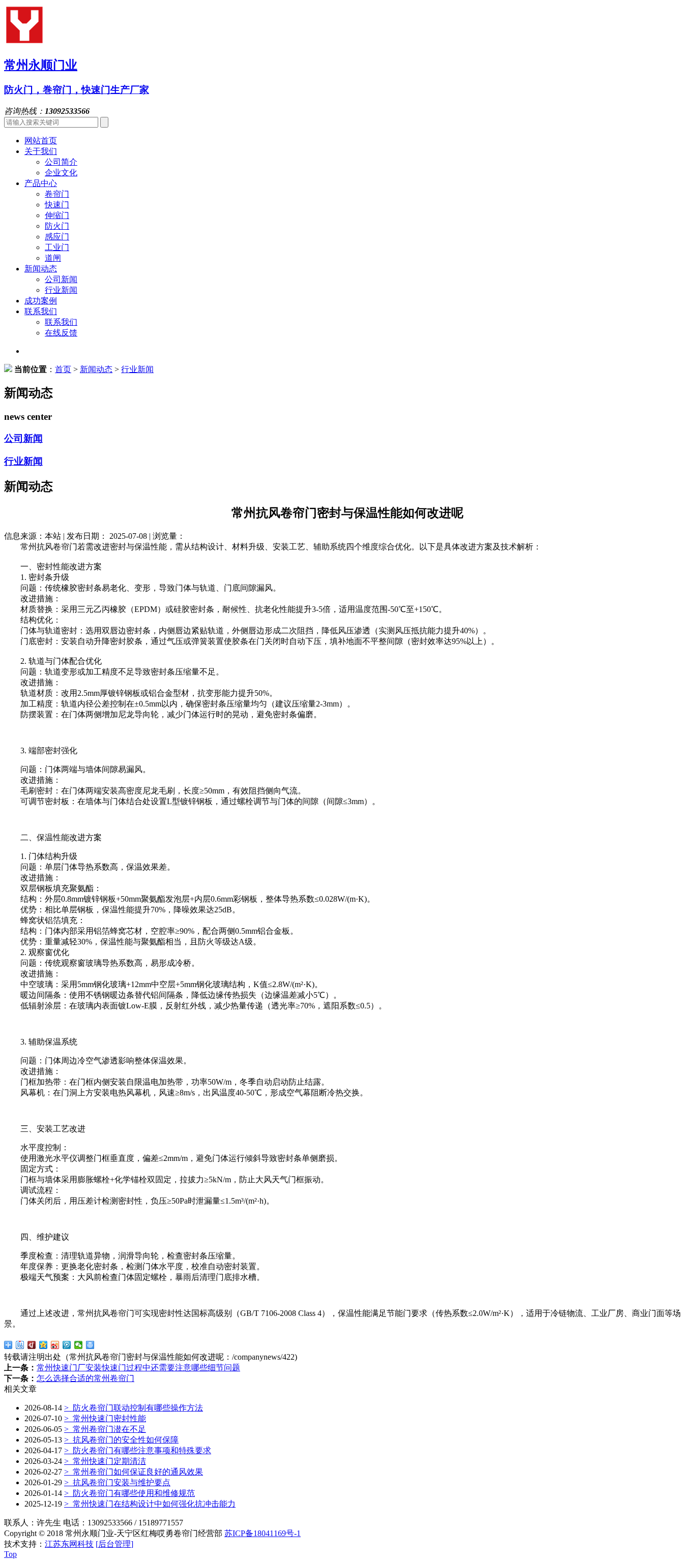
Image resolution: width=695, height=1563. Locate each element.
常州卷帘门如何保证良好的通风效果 (133, 1471)
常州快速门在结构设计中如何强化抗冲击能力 (150, 1503)
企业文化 (61, 172)
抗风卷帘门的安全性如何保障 (121, 1439)
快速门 (57, 204)
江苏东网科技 (69, 1544)
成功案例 (40, 300)
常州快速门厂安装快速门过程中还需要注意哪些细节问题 (138, 1367)
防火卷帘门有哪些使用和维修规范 (129, 1493)
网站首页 (40, 140)
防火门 (57, 226)
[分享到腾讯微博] (67, 1345)
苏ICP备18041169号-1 (262, 1533)
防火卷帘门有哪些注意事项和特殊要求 (137, 1450)
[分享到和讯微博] (31, 1345)
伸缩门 (57, 215)
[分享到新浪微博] (55, 1345)
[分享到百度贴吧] (20, 1345)
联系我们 (40, 311)
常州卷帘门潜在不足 (105, 1429)
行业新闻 (61, 290)
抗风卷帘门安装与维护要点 (117, 1482)
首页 (63, 369)
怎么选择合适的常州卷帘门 (85, 1378)
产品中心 (40, 183)
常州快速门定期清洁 (105, 1461)
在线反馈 (61, 332)
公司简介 (61, 162)
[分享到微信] (78, 1345)
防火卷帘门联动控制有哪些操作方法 (133, 1407)
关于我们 (40, 151)
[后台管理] (114, 1544)
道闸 (53, 258)
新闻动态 (40, 268)
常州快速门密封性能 (105, 1418)
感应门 (57, 236)
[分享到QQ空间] (43, 1345)
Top (10, 1554)
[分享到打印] (90, 1345)
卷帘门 (57, 194)
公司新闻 (61, 279)
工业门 (57, 247)
